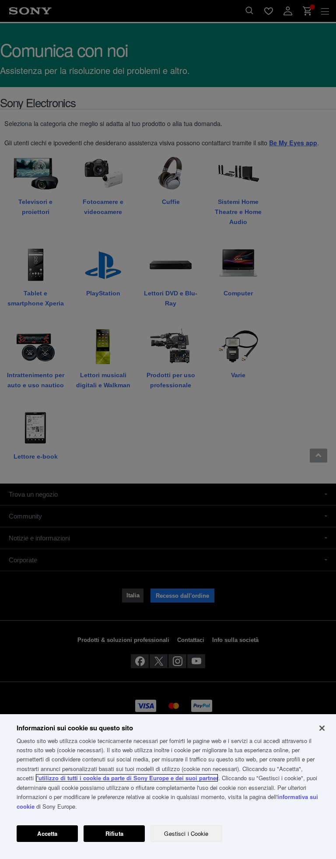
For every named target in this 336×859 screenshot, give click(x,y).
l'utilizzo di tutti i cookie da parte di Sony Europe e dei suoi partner (126, 778)
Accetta (47, 833)
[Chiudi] (322, 728)
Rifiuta (114, 833)
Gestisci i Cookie (186, 833)
